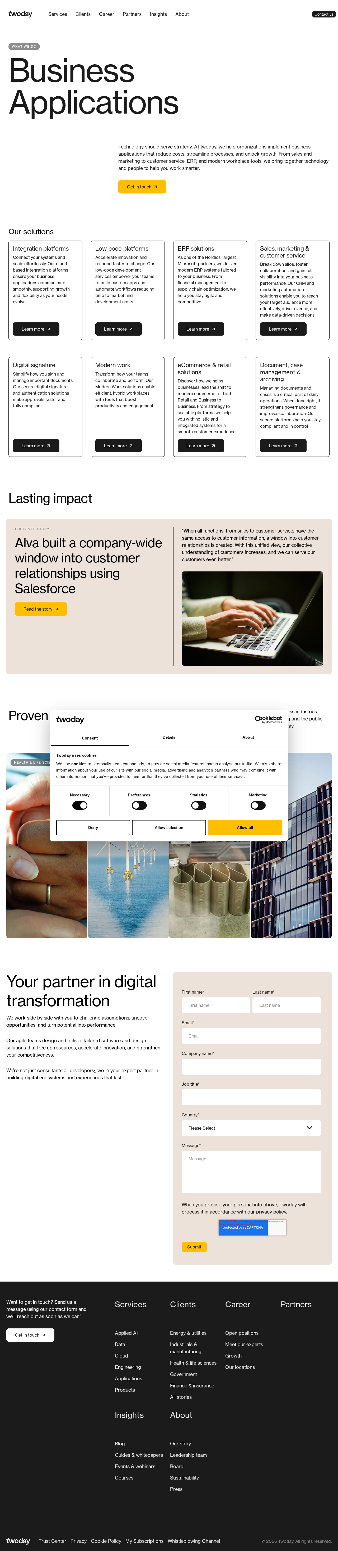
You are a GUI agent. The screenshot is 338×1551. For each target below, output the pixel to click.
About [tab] (248, 737)
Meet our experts (244, 1344)
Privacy (79, 1541)
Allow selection (169, 827)
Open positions (242, 1333)
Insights (158, 14)
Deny (93, 827)
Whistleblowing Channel (194, 1541)
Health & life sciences (193, 1363)
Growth (233, 1356)
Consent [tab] (90, 738)
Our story (180, 1443)
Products (125, 1390)
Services (57, 14)
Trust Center (52, 1541)
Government (183, 1374)
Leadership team (188, 1455)
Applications (128, 1378)
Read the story (38, 609)
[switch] (139, 805)
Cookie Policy (106, 1541)
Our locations (240, 1367)
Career (106, 14)
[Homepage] (20, 14)
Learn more (33, 329)
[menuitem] (57, 14)
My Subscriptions (144, 1541)
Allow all (245, 827)
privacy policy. (271, 1212)
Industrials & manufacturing (185, 1347)
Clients (83, 14)
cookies (79, 763)
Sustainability (184, 1478)
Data (120, 1344)
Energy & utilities (188, 1333)
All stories (181, 1397)
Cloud (121, 1356)
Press (176, 1489)
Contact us (324, 14)
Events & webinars (135, 1466)
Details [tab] (169, 737)
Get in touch (139, 187)
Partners (132, 14)
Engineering (128, 1367)
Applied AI (126, 1333)
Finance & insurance (192, 1385)
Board (177, 1466)
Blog (120, 1443)
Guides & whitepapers (139, 1455)
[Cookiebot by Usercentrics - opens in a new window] (259, 720)
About (182, 14)
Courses (124, 1478)
